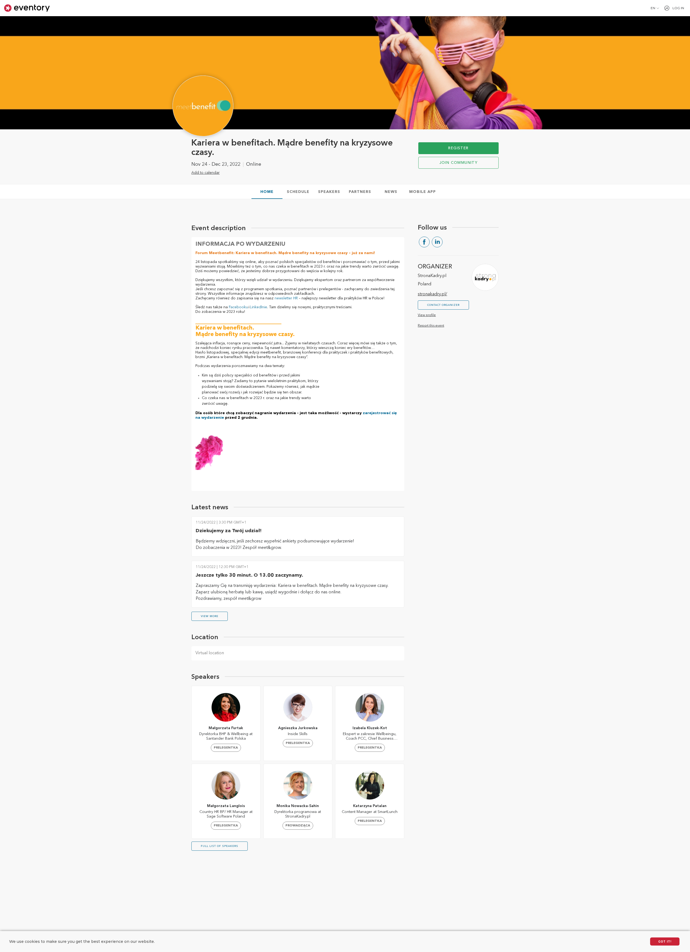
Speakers (329, 192)
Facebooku (238, 307)
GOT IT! (664, 941)
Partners (360, 192)
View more (209, 616)
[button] (655, 8)
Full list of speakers (219, 846)
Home (267, 192)
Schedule (298, 192)
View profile (427, 315)
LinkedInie (258, 307)
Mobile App (422, 192)
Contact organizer (443, 305)
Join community (458, 163)
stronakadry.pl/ (432, 294)
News (391, 192)
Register (458, 148)
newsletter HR (286, 298)
